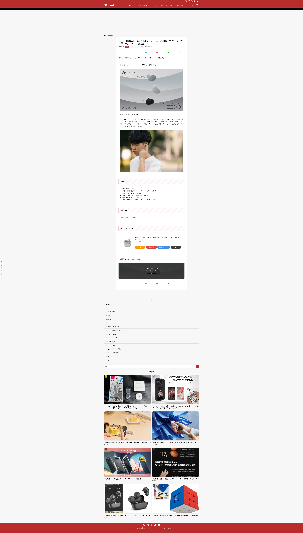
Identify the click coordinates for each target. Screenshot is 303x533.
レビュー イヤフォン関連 (113, 349)
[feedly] (191, 1)
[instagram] (188, 1)
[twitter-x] (186, 1)
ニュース (108, 319)
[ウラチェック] (109, 5)
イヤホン (137, 46)
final (132, 46)
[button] (124, 52)
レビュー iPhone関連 (112, 337)
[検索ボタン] (197, 5)
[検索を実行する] (197, 366)
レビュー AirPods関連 (112, 326)
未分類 (108, 360)
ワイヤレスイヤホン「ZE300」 (128, 217)
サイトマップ (157, 528)
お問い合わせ (139, 528)
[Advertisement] (151, 22)
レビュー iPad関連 (111, 334)
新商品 (127, 46)
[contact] (197, 1)
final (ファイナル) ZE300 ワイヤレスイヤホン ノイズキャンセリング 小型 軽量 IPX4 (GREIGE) (157, 238)
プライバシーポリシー (167, 528)
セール (108, 315)
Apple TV (109, 304)
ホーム (132, 528)
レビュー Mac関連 (111, 341)
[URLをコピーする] (179, 52)
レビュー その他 (111, 345)
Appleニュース (110, 308)
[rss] (194, 1)
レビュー (108, 323)
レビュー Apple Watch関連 (113, 330)
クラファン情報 (110, 311)
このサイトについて (148, 528)
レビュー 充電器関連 (112, 352)
